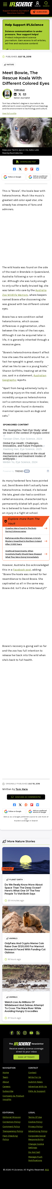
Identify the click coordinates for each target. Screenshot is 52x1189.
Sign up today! (26, 1057)
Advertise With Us (37, 1086)
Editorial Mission (12, 1117)
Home (6, 1072)
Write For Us (34, 1077)
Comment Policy (11, 1126)
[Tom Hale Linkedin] (15, 94)
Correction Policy (11, 1121)
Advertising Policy (37, 1131)
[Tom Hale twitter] (20, 94)
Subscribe (8, 1091)
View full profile (9, 113)
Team (5, 1077)
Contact (32, 1072)
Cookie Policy (35, 1121)
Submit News (35, 1081)
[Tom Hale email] (25, 94)
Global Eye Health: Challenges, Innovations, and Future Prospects (22, 444)
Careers (6, 1086)
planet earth (16, 879)
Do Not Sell (34, 1152)
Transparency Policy (13, 1131)
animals (13, 938)
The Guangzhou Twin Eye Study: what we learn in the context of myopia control (26, 431)
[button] (46, 3)
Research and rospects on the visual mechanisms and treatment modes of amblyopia (24, 456)
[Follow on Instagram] (25, 1033)
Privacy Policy (35, 1126)
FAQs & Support (36, 1091)
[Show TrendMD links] (48, 471)
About (6, 1081)
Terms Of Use (35, 1117)
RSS (47, 1169)
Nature (10, 64)
